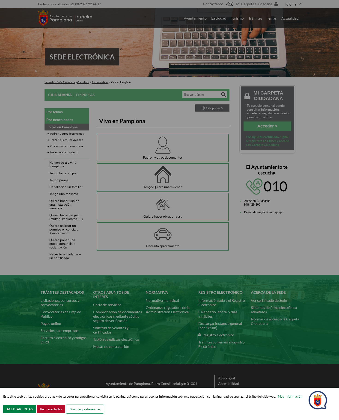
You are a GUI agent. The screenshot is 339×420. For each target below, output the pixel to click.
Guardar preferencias (85, 409)
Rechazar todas (51, 409)
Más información (290, 396)
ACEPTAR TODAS (20, 409)
